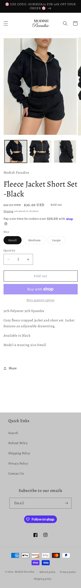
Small (15, 241)
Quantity (9, 250)
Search (13, 433)
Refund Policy (18, 443)
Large (59, 241)
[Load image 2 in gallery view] (40, 151)
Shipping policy (43, 578)
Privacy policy (68, 572)
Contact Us (16, 473)
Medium (36, 241)
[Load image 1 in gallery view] (16, 151)
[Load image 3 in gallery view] (65, 151)
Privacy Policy (18, 463)
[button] (6, 23)
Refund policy (47, 572)
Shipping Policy (19, 453)
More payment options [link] (40, 300)
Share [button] (13, 368)
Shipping (9, 211)
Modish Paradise (25, 572)
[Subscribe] (66, 503)
